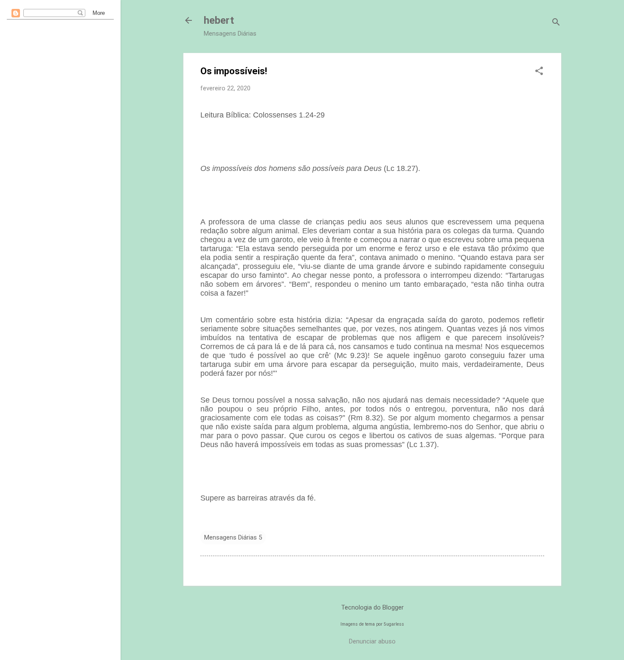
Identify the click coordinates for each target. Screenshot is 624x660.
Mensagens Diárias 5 (233, 537)
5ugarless (394, 624)
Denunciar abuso (372, 641)
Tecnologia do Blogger (372, 607)
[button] (539, 72)
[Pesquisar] (556, 23)
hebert (219, 20)
